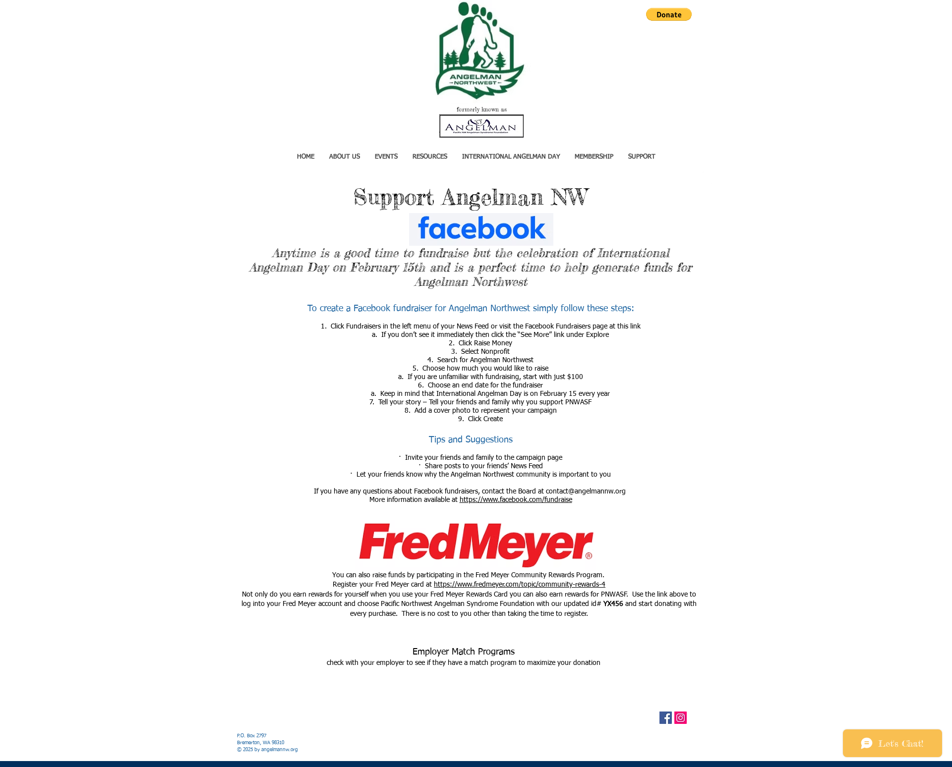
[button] (669, 14)
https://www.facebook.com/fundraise (516, 499)
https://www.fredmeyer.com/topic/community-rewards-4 (519, 584)
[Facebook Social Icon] (665, 718)
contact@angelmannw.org (586, 491)
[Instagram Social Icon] (680, 718)
